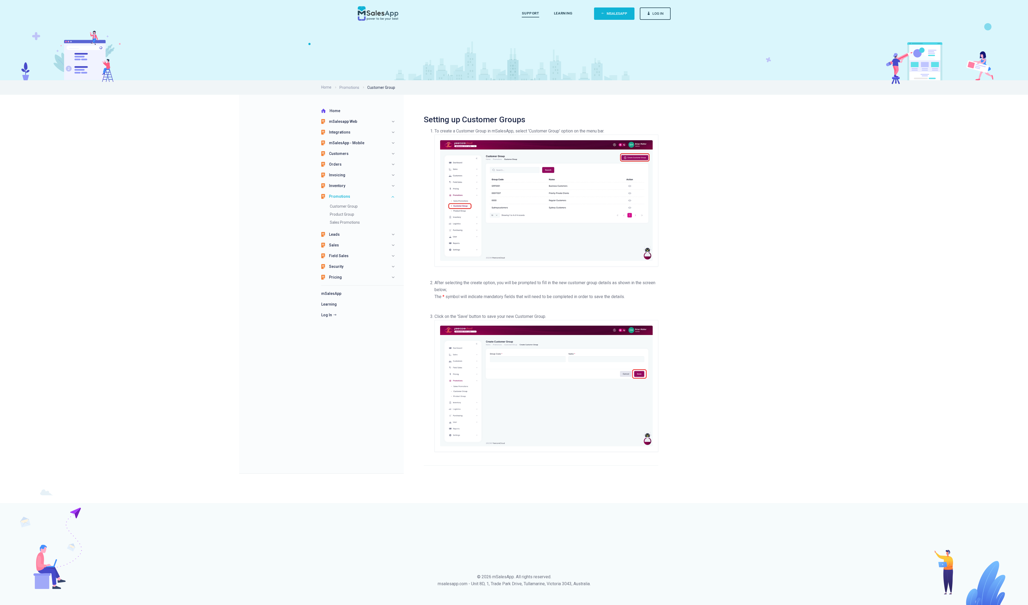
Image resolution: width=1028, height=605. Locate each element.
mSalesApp (617, 14)
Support (530, 13)
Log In (657, 14)
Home (326, 87)
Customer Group (344, 206)
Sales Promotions (345, 222)
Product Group (342, 214)
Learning (563, 13)
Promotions (349, 87)
